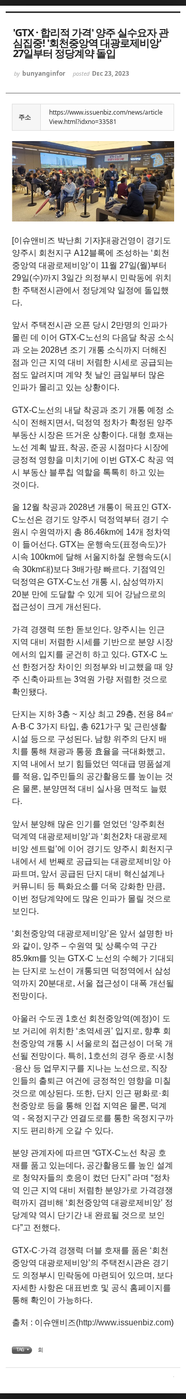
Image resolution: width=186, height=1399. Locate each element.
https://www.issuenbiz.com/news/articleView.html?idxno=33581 (106, 117)
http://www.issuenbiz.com (125, 1322)
